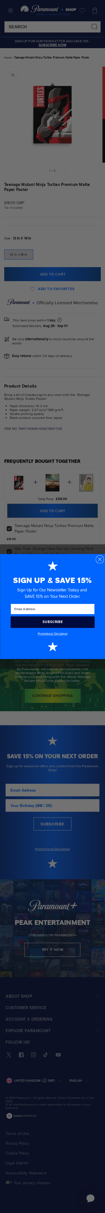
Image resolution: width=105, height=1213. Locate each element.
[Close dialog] (99, 559)
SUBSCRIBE (52, 622)
